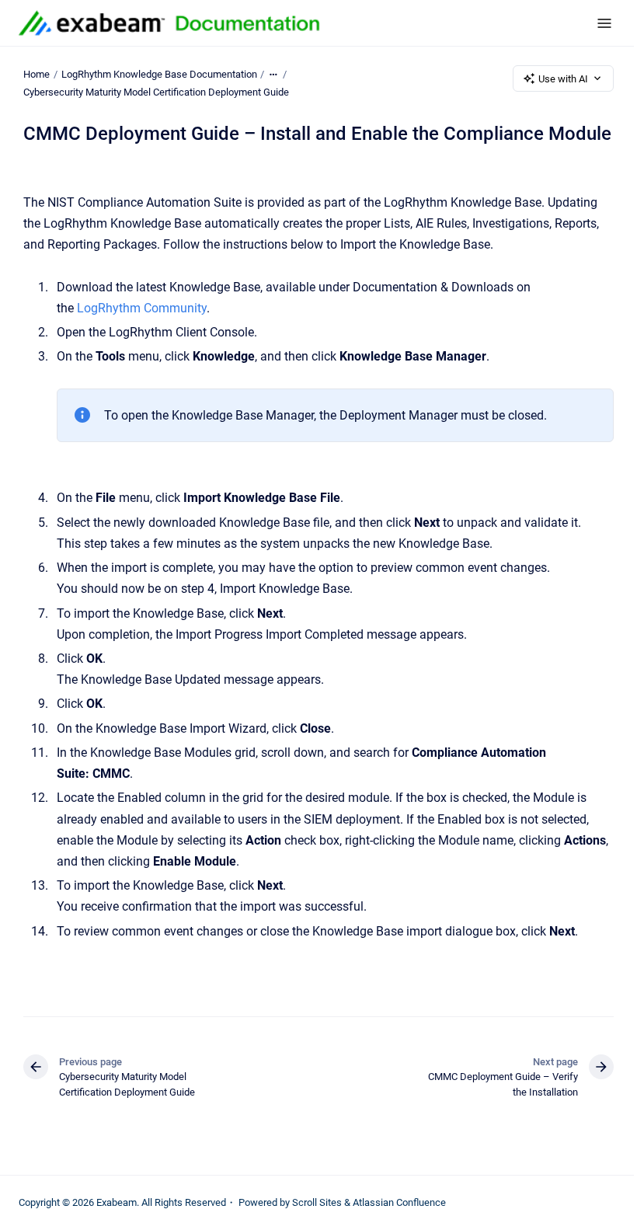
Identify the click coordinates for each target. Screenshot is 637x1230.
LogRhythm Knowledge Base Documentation (159, 74)
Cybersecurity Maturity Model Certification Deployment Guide (156, 92)
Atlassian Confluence (399, 1202)
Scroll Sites (317, 1202)
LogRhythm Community (140, 308)
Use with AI (563, 79)
